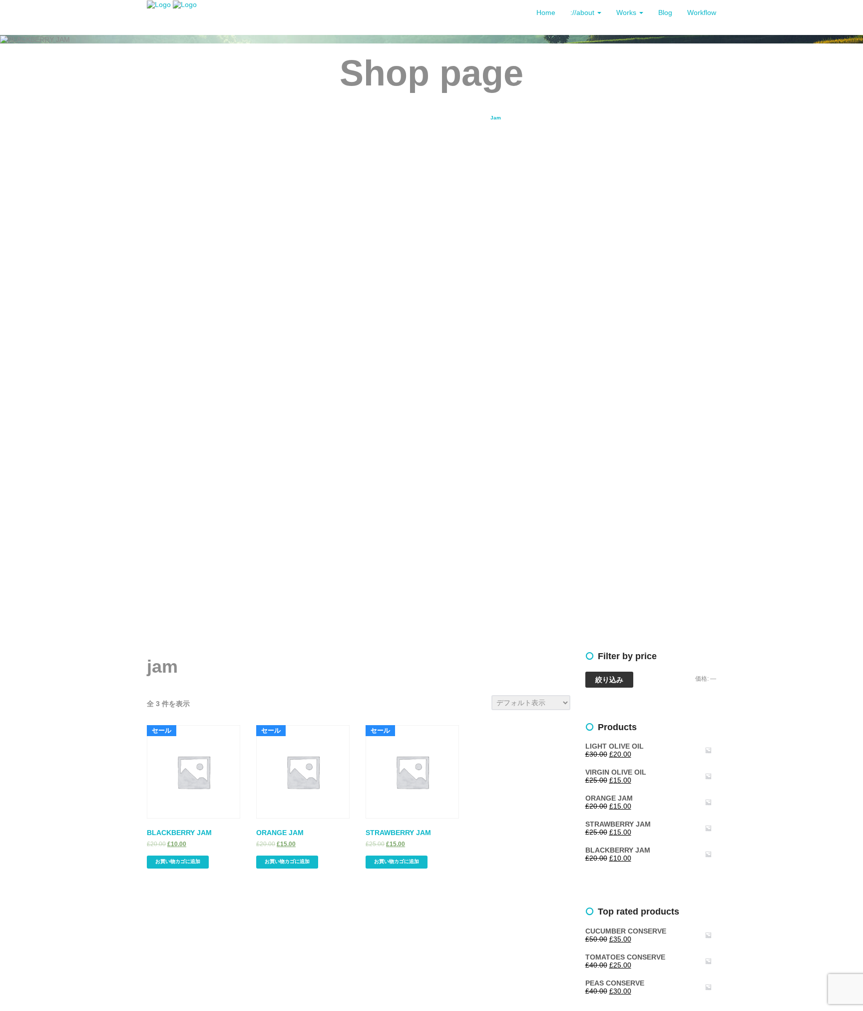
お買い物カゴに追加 (177, 861)
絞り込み (609, 680)
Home (545, 12)
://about (583, 12)
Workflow (701, 12)
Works (627, 12)
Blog (665, 12)
